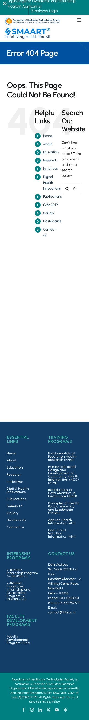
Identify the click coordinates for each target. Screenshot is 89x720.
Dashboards (52, 221)
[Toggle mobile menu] (79, 20)
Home (47, 136)
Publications (52, 197)
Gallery (49, 213)
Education (51, 152)
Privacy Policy (51, 701)
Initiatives (50, 169)
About (47, 144)
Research (50, 160)
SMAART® (50, 205)
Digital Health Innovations (52, 182)
